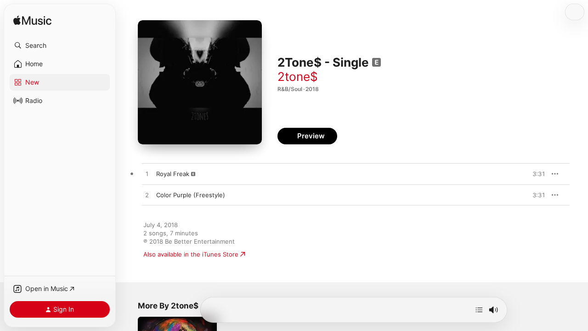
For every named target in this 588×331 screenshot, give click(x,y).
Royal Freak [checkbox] (172, 173)
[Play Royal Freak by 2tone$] (147, 174)
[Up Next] (479, 309)
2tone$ (297, 76)
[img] (32, 21)
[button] (59, 45)
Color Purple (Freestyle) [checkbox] (190, 195)
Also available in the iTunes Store (190, 254)
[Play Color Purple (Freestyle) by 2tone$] (147, 195)
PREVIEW (535, 174)
